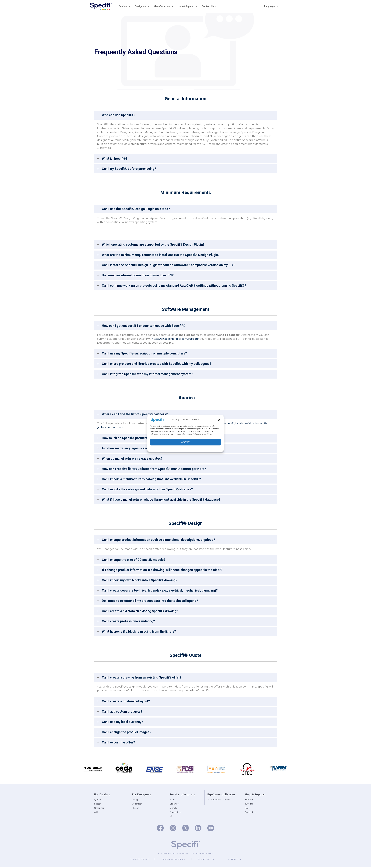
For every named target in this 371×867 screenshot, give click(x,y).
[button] (219, 419)
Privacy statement (192, 448)
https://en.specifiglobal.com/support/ (175, 338)
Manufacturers (162, 6)
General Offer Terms (173, 859)
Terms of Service (139, 859)
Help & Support (186, 6)
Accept (185, 442)
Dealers (123, 6)
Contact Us (208, 6)
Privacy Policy (206, 859)
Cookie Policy (177, 448)
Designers (140, 6)
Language (269, 6)
